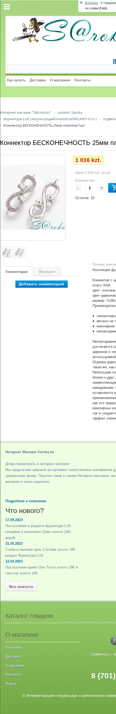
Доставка (38, 80)
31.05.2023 (14, 544)
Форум (10, 684)
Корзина (91, 3)
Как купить (16, 80)
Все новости (21, 586)
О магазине (60, 80)
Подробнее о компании (25, 501)
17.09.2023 (14, 520)
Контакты (82, 80)
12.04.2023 (14, 561)
